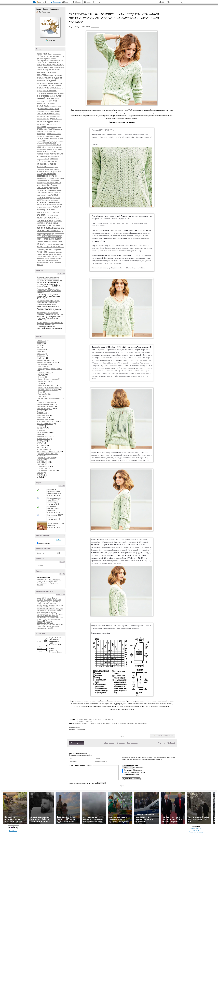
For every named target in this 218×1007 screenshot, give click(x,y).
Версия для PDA (195, 828)
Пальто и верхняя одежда (47, 385)
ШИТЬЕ (39, 477)
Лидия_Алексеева (43, 619)
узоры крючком (52, 246)
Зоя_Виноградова (43, 617)
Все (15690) (60, 594)
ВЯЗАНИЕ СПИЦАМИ (44, 409)
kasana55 (52, 605)
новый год (56, 182)
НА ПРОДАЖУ (42, 441)
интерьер (41, 133)
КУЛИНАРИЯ (41, 428)
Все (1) (62, 562)
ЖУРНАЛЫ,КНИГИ (43, 419)
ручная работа (45, 220)
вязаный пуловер (55, 96)
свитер (40, 223)
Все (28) (62, 486)
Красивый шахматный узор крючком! (54, 508)
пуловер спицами (46, 209)
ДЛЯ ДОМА (41, 413)
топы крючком (52, 241)
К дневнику (121, 743)
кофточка (46, 141)
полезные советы (45, 202)
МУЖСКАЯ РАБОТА (44, 437)
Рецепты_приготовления (46, 624)
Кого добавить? (54, 579)
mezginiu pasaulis (55, 54)
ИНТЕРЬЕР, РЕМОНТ (44, 424)
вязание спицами (103, 723)
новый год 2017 (44, 185)
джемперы (42, 105)
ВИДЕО (39, 351)
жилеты (58, 116)
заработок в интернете (54, 127)
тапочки (40, 241)
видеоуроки (47, 69)
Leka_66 (40, 602)
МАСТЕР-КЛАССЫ (43, 432)
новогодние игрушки (47, 176)
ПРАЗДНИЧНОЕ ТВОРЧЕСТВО (48, 452)
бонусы (52, 60)
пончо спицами (47, 207)
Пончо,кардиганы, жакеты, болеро (50, 369)
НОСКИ (40, 56)
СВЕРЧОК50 (59, 624)
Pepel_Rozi (41, 581)
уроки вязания (47, 254)
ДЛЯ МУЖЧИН (42, 417)
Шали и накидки (43, 364)
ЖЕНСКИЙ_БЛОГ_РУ (53, 581)
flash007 (40, 605)
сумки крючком (59, 233)
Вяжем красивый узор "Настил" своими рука (54, 500)
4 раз (78, 727)
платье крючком (44, 195)
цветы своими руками (52, 258)
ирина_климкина (53, 626)
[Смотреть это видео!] (42, 492)
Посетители (53, 650)
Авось (88, 2)
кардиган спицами (43, 136)
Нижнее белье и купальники (48, 379)
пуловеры (42, 212)
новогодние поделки (45, 178)
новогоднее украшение (46, 174)
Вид (164, 3)
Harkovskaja (48, 600)
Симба (39, 626)
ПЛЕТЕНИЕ (41, 447)
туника (48, 244)
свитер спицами (50, 223)
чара (45, 628)
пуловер (56, 206)
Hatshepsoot (57, 600)
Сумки (40, 392)
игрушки (58, 129)
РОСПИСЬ (40, 464)
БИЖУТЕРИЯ (41, 341)
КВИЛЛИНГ (41, 426)
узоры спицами (52, 249)
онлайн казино (57, 190)
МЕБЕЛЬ (40, 434)
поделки (40, 200)
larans (39, 607)
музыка (55, 167)
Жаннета (54, 616)
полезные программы (51, 200)
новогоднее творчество (49, 171)
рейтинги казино (53, 215)
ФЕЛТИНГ (40, 475)
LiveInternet (40, 2)
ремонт (40, 218)
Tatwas (51, 603)
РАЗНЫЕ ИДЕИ (42, 462)
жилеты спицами (43, 119)
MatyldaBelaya (56, 602)
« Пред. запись (109, 743)
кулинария (50, 145)
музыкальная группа (43, 169)
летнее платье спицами (53, 147)
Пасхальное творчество (46, 458)
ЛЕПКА (39, 430)
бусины (45, 62)
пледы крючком (55, 198)
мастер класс (50, 151)
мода (46, 161)
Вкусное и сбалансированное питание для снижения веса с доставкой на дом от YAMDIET (48, 279)
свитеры (40, 225)
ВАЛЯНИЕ (40, 349)
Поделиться (169, 735)
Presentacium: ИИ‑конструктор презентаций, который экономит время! (49, 290)
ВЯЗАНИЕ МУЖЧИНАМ (45, 407)
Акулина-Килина (50, 612)
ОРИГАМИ (40, 443)
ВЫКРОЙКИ (41, 356)
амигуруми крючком (49, 58)
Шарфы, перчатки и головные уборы (51, 398)
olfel (38, 610)
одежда (48, 188)
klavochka (59, 605)
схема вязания (47, 235)
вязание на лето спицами (52, 85)
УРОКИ (39, 473)
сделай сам (59, 228)
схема (39, 235)
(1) (59, 495)
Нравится (159, 735)
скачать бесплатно (47, 230)
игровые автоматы (46, 129)
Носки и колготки (44, 381)
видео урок (48, 67)
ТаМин (44, 626)
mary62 (53, 609)
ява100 (50, 628)
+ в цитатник (95, 27)
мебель (40, 161)
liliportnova (52, 607)
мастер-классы (51, 159)
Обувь (40, 383)
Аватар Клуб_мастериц (49, 27)
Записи (38, 9)
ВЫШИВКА (40, 358)
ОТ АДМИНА (41, 445)
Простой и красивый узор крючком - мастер (54, 491)
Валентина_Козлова (44, 614)
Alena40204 (41, 598)
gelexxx (45, 605)
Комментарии (54, 9)
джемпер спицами (46, 103)
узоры (40, 246)
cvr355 (56, 603)
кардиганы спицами (47, 138)
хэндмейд (40, 565)
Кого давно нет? (42, 579)
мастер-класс (43, 154)
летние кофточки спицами (44, 149)
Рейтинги (77, 2)
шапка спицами (46, 260)
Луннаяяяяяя (55, 619)
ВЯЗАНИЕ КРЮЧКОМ (44, 404)
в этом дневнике (44, 543)
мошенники (49, 167)
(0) (61, 281)
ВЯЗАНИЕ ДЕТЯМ (43, 360)
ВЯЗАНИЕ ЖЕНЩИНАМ (45, 362)
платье (57, 192)
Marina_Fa (46, 602)
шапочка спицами (42, 262)
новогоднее (54, 169)
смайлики (89, 765)
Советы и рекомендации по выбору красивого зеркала (50, 323)
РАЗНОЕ (40, 460)
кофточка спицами (57, 141)
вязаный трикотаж (45, 98)
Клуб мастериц (37, 12)
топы (45, 241)
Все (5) (62, 574)
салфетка (58, 221)
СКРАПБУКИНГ (42, 468)
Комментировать (76, 743)
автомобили (48, 56)
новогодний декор (53, 180)
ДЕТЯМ (39, 345)
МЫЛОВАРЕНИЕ (43, 439)
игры (53, 131)
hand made (43, 53)
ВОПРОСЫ (41, 354)
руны (57, 218)
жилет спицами (50, 116)
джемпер (53, 101)
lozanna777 (41, 609)
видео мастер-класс (48, 63)
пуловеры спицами (126, 723)
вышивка (41, 72)
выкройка (56, 70)
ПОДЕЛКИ (40, 343)
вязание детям (54, 77)
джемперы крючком (54, 106)
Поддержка (160, 2)
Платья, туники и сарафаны (48, 388)
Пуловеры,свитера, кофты (47, 390)
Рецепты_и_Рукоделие (49, 583)
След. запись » (132, 743)
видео (51, 62)
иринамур (40, 628)
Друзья (45, 9)
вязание (41, 77)
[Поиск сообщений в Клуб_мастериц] (58, 540)
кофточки (39, 142)
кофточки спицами (49, 143)
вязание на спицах (47, 87)
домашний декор (43, 111)
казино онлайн (56, 134)
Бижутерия (42, 367)
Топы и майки (42, 394)
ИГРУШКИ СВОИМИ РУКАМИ (47, 422)
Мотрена (49, 621)
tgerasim (59, 610)
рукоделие (50, 217)
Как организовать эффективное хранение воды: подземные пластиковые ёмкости (48, 302)
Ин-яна (52, 617)
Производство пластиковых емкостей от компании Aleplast (48, 313)
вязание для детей (47, 80)
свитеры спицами (51, 225)
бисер (47, 60)
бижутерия (41, 60)
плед (48, 198)
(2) (59, 527)
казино (49, 134)
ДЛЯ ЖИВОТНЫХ (43, 415)
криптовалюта (41, 145)
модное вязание (140, 723)
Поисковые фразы (55, 652)
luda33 (47, 609)
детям (45, 101)
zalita (38, 612)
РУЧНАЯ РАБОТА (43, 466)
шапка (39, 260)
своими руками (45, 227)
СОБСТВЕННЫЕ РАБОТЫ (46, 471)
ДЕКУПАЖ (40, 411)
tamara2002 (52, 610)
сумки (52, 233)
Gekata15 (40, 600)
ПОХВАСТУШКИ (42, 449)
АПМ (42, 612)
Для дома (41, 375)
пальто (39, 192)
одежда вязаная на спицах (47, 189)
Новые (172, 743)
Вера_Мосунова (57, 614)
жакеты (49, 113)
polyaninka (43, 610)
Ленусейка (59, 617)
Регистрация (57, 2)
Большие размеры (44, 373)
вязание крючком (46, 83)
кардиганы (54, 136)
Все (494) (61, 273)
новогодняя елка (44, 183)
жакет (52, 111)
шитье (40, 264)
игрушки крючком (44, 131)
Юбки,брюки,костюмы (45, 402)
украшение (42, 252)
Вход (65, 2)
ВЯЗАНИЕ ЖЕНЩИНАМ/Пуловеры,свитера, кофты (94, 719)
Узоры (40, 396)
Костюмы (41, 377)
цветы (54, 256)
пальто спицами (47, 192)
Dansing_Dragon (51, 598)
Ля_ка (39, 583)
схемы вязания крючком (52, 237)
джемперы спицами (48, 108)
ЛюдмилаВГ (41, 621)
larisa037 (44, 607)
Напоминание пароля (100, 761)
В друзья (52, 40)
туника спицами (57, 244)
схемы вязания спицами (49, 239)
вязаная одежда (54, 75)
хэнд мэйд (47, 256)
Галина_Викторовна (44, 616)
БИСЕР (39, 347)
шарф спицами (54, 262)
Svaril (47, 603)
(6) (59, 519)
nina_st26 (59, 609)
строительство (46, 233)
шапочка (54, 260)
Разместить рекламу (196, 832)
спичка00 (40, 585)
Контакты (196, 830)
